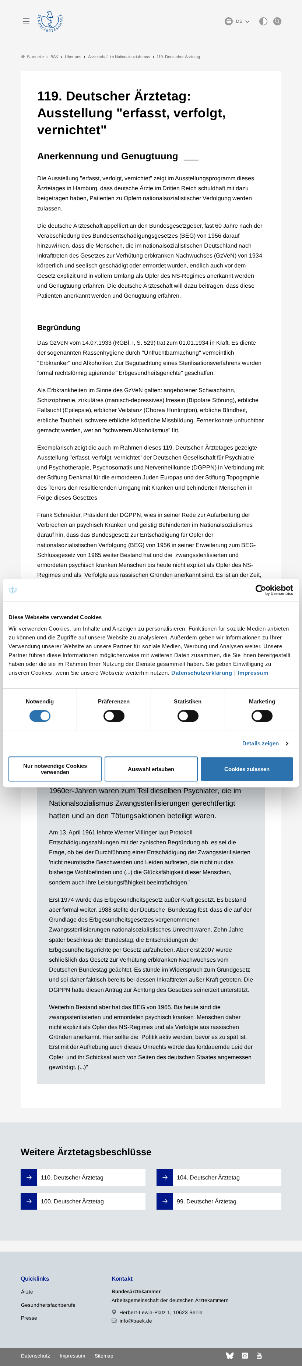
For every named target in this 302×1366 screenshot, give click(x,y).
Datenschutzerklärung (201, 673)
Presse (29, 1318)
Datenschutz (35, 1356)
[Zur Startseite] (50, 21)
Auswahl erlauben (151, 769)
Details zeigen (260, 743)
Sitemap (104, 1356)
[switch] (113, 716)
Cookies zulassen (247, 769)
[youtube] (259, 1355)
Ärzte (27, 1292)
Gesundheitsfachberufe (48, 1305)
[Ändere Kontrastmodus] (263, 21)
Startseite (35, 56)
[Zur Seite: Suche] (277, 21)
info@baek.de (136, 1321)
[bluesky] (230, 1355)
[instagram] (245, 1355)
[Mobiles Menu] (26, 21)
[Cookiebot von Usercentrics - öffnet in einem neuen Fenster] (261, 590)
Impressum (253, 673)
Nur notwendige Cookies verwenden (55, 769)
